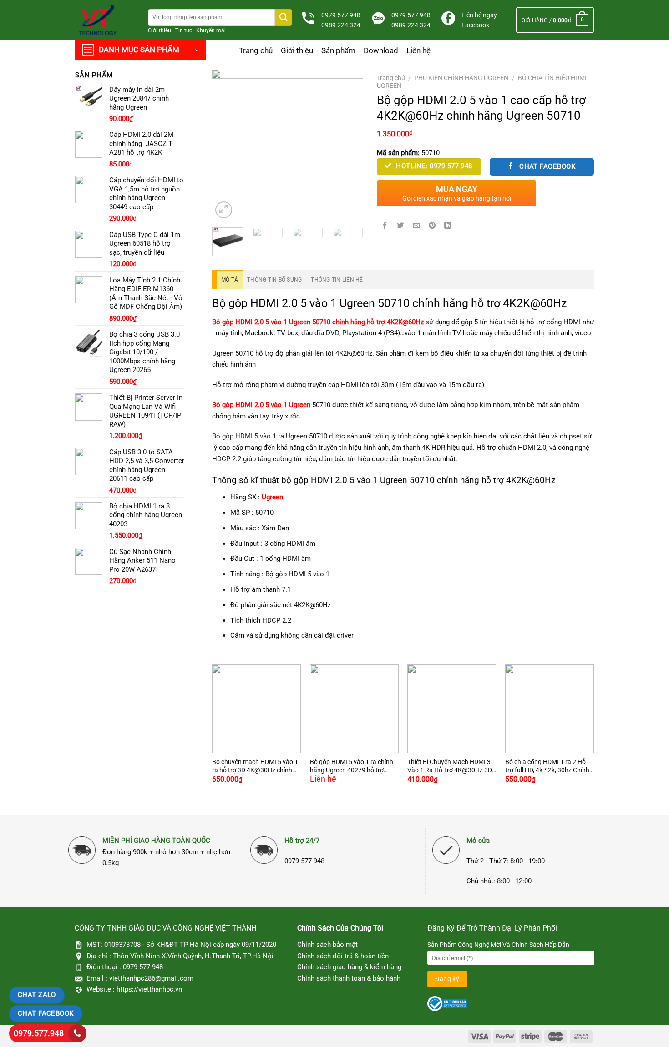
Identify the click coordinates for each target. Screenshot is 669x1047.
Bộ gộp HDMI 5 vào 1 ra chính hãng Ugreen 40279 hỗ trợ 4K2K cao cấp (351, 766)
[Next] (348, 145)
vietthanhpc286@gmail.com (151, 978)
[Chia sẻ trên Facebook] (385, 225)
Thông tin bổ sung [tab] (274, 280)
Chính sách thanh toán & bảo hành (348, 978)
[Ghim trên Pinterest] (432, 225)
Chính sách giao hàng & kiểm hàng (349, 967)
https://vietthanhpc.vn (149, 989)
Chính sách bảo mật (327, 945)
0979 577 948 (340, 15)
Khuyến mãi (211, 30)
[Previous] (226, 145)
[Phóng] (223, 209)
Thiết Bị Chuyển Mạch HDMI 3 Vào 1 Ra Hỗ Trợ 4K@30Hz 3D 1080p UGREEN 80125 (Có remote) (449, 766)
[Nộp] (283, 17)
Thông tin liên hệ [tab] (337, 280)
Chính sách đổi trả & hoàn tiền (343, 956)
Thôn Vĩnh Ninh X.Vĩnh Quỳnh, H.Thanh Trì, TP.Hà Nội (193, 956)
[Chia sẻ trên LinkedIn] (448, 225)
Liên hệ (418, 50)
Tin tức (183, 30)
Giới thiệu (159, 30)
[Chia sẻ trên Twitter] (400, 225)
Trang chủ (256, 50)
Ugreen (272, 497)
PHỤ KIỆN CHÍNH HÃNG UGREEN (461, 77)
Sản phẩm (338, 50)
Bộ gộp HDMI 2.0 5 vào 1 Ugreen (261, 405)
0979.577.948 (39, 1033)
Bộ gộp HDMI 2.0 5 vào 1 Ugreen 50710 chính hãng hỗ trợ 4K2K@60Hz (318, 322)
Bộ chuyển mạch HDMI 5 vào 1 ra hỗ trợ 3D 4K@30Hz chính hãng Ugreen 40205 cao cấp (255, 766)
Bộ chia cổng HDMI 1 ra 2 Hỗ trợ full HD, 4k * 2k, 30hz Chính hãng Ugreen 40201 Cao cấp (547, 766)
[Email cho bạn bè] (416, 225)
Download (381, 50)
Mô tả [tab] (229, 280)
